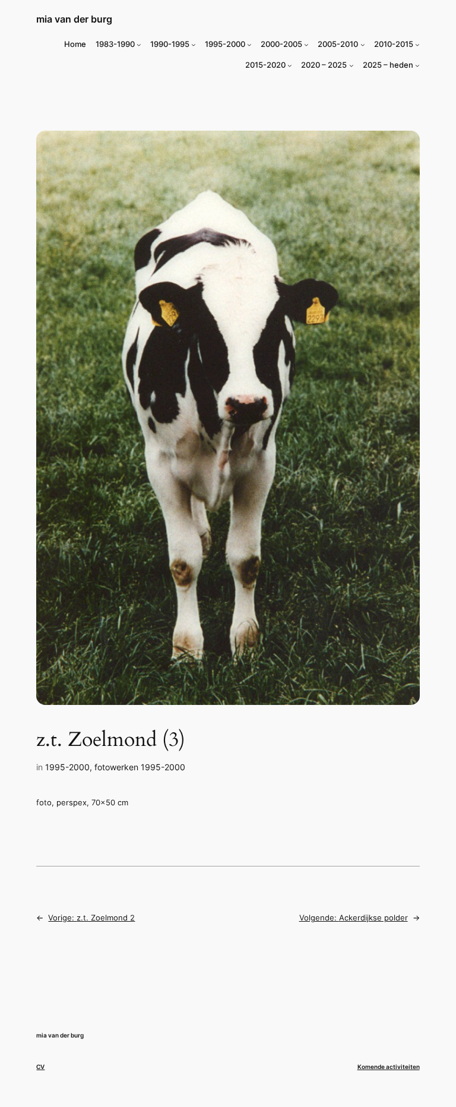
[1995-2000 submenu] (249, 44)
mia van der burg (74, 19)
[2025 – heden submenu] (417, 65)
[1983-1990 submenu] (139, 44)
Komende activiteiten (388, 1066)
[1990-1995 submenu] (193, 44)
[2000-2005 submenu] (306, 44)
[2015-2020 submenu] (289, 65)
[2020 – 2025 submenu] (351, 65)
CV (40, 1066)
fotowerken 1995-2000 (139, 767)
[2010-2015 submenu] (417, 44)
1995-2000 (67, 767)
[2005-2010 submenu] (362, 44)
